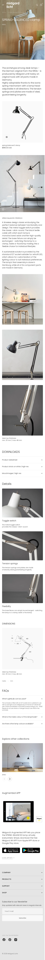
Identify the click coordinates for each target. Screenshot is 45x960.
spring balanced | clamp (11, 143)
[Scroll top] (41, 957)
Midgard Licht (13, 953)
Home (4, 12)
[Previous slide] (4, 765)
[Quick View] (7, 134)
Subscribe (21, 918)
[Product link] (21, 124)
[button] (3, 5)
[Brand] (11, 835)
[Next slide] (10, 765)
